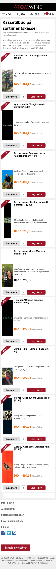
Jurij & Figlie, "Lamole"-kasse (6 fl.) (31, 350)
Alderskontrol (8, 509)
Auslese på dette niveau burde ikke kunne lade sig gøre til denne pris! (30, 172)
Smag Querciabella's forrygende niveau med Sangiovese (31, 123)
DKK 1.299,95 (28, 84)
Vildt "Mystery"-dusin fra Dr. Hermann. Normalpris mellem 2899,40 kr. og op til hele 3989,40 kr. (31, 271)
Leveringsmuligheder (13, 521)
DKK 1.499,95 (28, 133)
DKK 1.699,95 (28, 475)
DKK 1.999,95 (28, 378)
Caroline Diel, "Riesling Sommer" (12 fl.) (31, 56)
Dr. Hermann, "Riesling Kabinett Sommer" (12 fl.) (31, 203)
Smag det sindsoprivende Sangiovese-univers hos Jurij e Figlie (32, 368)
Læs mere (11, 96)
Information (7, 502)
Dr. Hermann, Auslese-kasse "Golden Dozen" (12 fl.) (29, 154)
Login (36, 14)
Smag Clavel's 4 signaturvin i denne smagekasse (28, 417)
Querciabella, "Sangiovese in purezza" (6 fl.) (29, 105)
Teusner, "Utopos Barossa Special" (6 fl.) (28, 301)
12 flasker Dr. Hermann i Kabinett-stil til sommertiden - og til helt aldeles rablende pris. (30, 223)
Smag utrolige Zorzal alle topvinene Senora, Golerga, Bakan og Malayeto (31, 466)
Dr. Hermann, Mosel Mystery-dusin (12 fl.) (30, 252)
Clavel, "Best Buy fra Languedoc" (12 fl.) (32, 399)
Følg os (5, 527)
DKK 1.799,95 (22, 280)
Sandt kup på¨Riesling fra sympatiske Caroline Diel (32, 74)
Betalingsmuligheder (12, 515)
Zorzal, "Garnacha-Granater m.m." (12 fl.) (32, 448)
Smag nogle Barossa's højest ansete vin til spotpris (31, 319)
